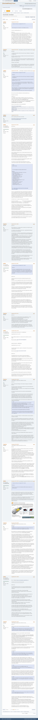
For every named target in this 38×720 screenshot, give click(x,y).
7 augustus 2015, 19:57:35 (14, 115)
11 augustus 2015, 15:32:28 (15, 379)
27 (11, 19)
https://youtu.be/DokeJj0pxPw (21, 339)
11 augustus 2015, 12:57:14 (15, 330)
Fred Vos (5, 49)
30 (15, 709)
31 (16, 709)
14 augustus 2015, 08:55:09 (15, 444)
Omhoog (4, 709)
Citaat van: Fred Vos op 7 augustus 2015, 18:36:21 (19, 72)
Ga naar (23, 713)
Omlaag (4, 19)
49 (17, 19)
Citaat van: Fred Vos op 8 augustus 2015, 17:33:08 (19, 265)
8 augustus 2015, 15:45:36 (14, 124)
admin (4, 124)
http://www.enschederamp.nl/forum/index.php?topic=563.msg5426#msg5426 (18, 119)
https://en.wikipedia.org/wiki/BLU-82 (22, 580)
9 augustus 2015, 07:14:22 (14, 313)
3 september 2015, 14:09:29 (15, 576)
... (10, 19)
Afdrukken (33, 19)
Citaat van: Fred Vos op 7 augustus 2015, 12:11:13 (19, 23)
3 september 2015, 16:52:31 (15, 621)
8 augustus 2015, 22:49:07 (14, 263)
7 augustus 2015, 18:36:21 (14, 49)
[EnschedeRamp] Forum (8, 3)
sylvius (4, 21)
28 (12, 19)
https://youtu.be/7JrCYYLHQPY (21, 350)
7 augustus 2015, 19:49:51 (14, 70)
